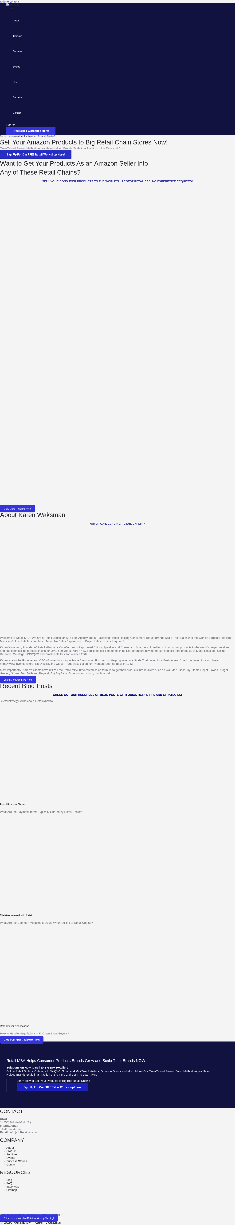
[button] (11, 125)
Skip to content (9, 1)
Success (17, 97)
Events (16, 66)
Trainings (17, 36)
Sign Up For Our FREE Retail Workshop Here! (36, 154)
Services (17, 51)
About (16, 20)
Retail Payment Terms (12, 804)
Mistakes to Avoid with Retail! (16, 915)
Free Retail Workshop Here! (31, 130)
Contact (17, 112)
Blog (15, 82)
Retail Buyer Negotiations (14, 1026)
